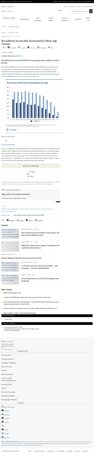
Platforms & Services (35, 209)
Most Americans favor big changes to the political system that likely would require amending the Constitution (31, 303)
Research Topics (9, 18)
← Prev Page (31, 172)
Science (3, 388)
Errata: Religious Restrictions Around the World (21, 258)
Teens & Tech (4, 211)
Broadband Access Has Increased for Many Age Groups (22, 329)
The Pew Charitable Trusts (25, 445)
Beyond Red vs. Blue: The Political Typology (20, 313)
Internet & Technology (8, 392)
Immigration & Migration (9, 363)
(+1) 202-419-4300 (6, 349)
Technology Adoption (47, 209)
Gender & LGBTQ (6, 378)
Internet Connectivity (24, 209)
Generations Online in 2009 (10, 36)
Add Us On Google (7, 52)
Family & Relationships (8, 380)
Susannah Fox (18, 56)
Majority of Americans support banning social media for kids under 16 (40, 246)
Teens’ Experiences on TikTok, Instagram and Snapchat (40, 279)
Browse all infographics (8, 136)
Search (60, 10)
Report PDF (8, 319)
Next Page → (31, 176)
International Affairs (7, 359)
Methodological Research (9, 400)
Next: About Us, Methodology (31, 166)
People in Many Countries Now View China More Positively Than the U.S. (30, 308)
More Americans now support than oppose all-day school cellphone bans (40, 233)
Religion (4, 370)
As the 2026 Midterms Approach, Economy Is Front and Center (27, 297)
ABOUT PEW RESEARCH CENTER (9, 442)
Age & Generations (6, 209)
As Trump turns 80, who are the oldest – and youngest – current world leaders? (39, 266)
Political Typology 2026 (12, 293)
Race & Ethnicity (6, 367)
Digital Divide (15, 209)
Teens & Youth (13, 211)
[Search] (91, 11)
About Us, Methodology (12, 330)
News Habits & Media (8, 396)
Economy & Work (6, 384)
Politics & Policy (6, 355)
